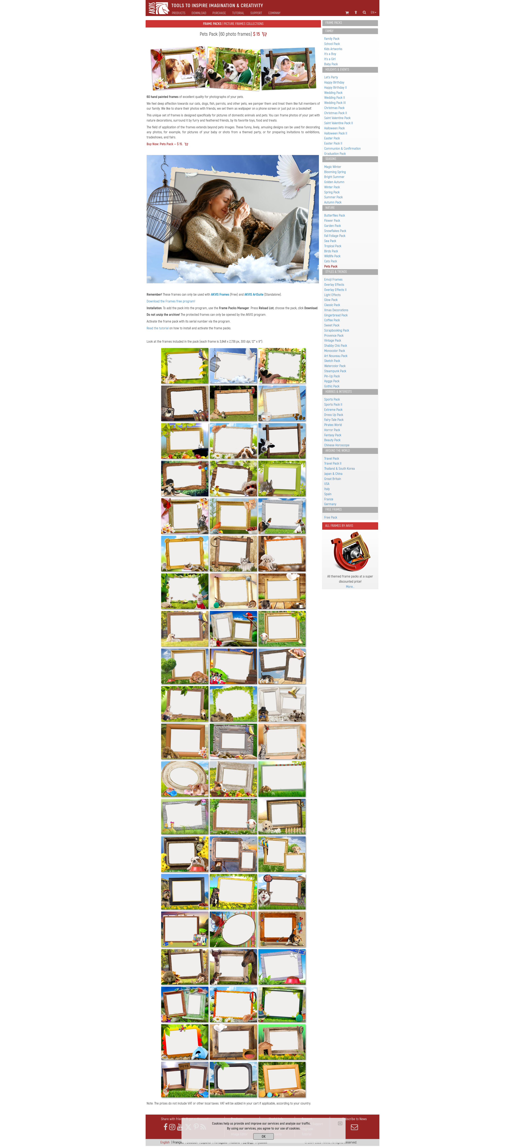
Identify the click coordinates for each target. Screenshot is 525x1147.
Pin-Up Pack (332, 376)
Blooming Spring (335, 172)
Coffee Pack (332, 320)
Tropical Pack (332, 246)
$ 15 (256, 34)
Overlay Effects (334, 284)
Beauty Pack (332, 440)
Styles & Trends (336, 272)
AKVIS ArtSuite (254, 295)
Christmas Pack (334, 108)
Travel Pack (331, 458)
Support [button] (256, 13)
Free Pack (330, 517)
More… (350, 586)
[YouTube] (180, 1128)
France (328, 499)
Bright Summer (334, 177)
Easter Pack (332, 138)
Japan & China (333, 474)
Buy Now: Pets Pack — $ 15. (165, 144)
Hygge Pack (331, 381)
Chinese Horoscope (336, 445)
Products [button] (178, 13)
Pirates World (333, 425)
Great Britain (332, 479)
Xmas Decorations (336, 310)
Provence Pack (334, 335)
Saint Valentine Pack (337, 118)
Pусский (262, 1143)
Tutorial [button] (238, 13)
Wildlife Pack (332, 256)
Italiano (235, 1143)
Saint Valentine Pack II (338, 123)
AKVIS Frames (220, 295)
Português (220, 1143)
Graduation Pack (335, 154)
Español (206, 1143)
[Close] (340, 1123)
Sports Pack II (333, 404)
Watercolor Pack (335, 366)
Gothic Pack (331, 386)
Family (329, 31)
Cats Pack (330, 261)
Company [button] (274, 13)
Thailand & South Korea (339, 468)
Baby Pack (331, 64)
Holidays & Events (337, 70)
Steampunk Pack (335, 371)
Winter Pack (332, 187)
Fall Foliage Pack (334, 236)
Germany (330, 504)
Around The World (337, 451)
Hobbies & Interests (338, 392)
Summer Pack (333, 197)
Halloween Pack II (335, 133)
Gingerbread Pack (336, 315)
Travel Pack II (332, 463)
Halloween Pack (334, 128)
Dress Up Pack (333, 415)
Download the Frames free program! (171, 302)
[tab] (350, 23)
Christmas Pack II (335, 113)
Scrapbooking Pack (336, 330)
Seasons (330, 159)
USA (326, 484)
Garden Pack (332, 226)
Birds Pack (331, 251)
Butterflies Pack (334, 215)
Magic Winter (332, 167)
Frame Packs (333, 23)
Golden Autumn (334, 182)
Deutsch (192, 1143)
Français (178, 1143)
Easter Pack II (333, 143)
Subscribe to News (354, 1120)
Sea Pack (330, 241)
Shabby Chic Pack (335, 345)
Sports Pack (332, 399)
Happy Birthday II (335, 87)
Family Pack (331, 39)
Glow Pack (331, 300)
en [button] (372, 12)
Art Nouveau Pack (335, 356)
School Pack (332, 44)
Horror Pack (332, 430)
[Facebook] (165, 1128)
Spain (327, 494)
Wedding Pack (333, 93)
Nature (330, 208)
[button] (160, 219)
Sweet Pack (331, 325)
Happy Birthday (334, 82)
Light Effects (332, 295)
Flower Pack (332, 220)
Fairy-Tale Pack (334, 420)
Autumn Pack (332, 202)
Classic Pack (332, 305)
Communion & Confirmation (342, 148)
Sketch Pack (332, 361)
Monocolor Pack (334, 351)
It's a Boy (330, 54)
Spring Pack (332, 192)
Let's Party (331, 77)
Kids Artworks (333, 49)
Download (199, 13)
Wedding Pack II (334, 97)
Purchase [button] (219, 13)
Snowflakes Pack (335, 231)
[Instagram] (172, 1128)
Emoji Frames (333, 279)
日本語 (248, 1143)
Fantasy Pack (332, 435)
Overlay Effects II (335, 290)
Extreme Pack (333, 410)
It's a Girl (330, 59)
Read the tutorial (158, 329)
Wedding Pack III (335, 103)
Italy (327, 489)
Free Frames (333, 509)
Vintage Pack (332, 340)
